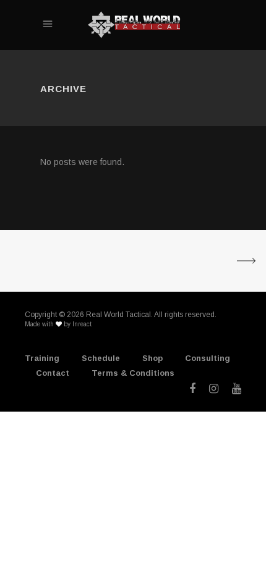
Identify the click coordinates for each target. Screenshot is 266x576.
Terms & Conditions (133, 373)
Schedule (101, 358)
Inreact (82, 324)
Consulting (207, 358)
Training (42, 358)
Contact (52, 373)
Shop (152, 358)
